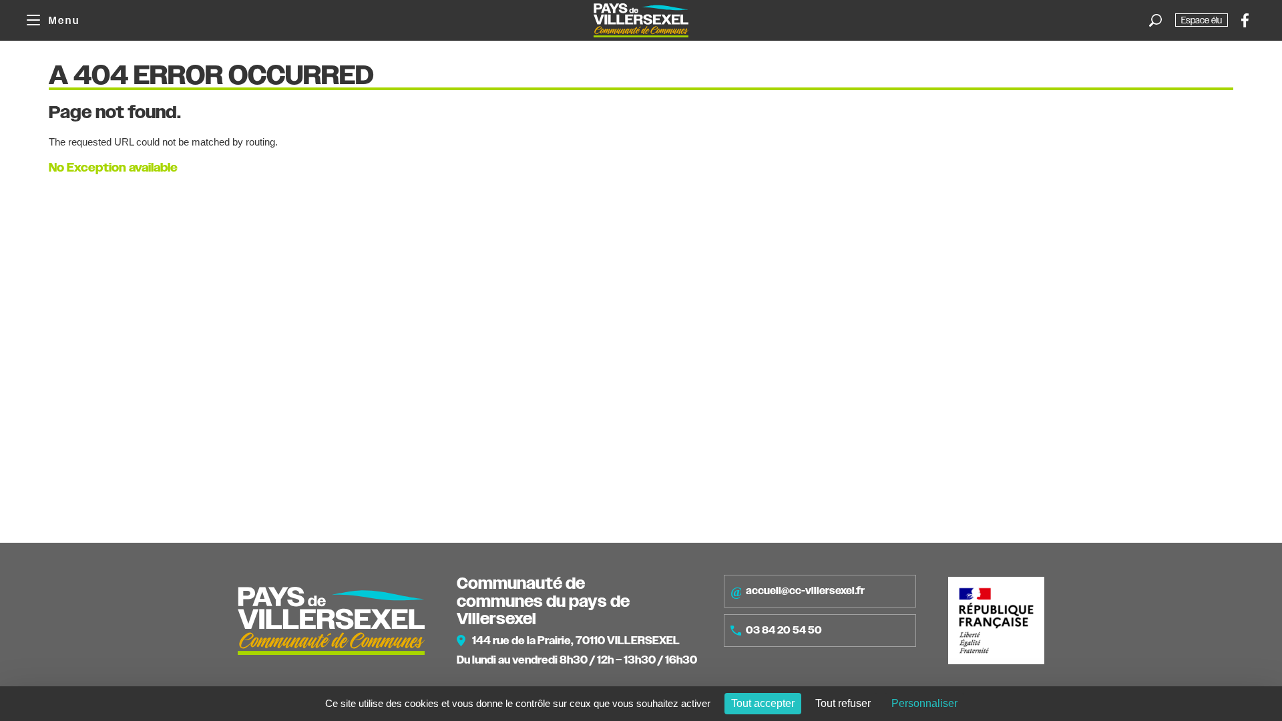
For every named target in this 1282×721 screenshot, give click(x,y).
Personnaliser (924, 703)
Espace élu (1201, 20)
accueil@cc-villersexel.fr (805, 591)
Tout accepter (763, 703)
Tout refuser (843, 703)
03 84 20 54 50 (784, 630)
